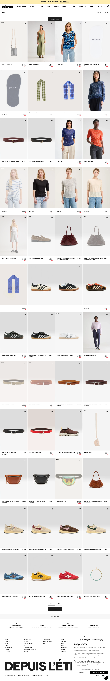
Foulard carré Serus (62, 113)
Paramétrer (81, 672)
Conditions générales (37, 675)
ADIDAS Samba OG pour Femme (36, 307)
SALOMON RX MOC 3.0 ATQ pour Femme (66, 452)
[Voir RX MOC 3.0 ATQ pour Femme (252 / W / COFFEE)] (68, 429)
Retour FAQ (26, 651)
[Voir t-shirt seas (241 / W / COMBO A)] (68, 138)
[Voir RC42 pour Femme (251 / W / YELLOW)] (41, 573)
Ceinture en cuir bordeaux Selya (10, 161)
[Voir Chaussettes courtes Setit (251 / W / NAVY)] (13, 90)
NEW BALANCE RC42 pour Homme (65, 596)
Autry (62, 639)
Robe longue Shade (34, 64)
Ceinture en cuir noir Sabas (9, 452)
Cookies (47, 675)
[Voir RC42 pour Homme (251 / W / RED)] (68, 573)
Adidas (62, 643)
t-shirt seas (60, 161)
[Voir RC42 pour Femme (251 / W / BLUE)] (13, 573)
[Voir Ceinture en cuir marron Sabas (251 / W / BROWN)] (96, 381)
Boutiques (7, 641)
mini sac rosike (88, 452)
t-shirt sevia (60, 64)
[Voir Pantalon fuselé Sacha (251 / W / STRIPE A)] (96, 332)
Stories (7, 643)
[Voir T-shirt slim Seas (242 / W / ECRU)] (96, 187)
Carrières (7, 645)
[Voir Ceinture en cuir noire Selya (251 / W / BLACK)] (41, 138)
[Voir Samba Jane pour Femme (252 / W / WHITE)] (68, 332)
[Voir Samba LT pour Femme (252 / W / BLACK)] (13, 332)
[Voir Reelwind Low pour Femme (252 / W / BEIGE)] (96, 527)
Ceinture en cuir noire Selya (36, 161)
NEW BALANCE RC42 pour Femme (10, 596)
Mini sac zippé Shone (7, 64)
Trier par (99, 12)
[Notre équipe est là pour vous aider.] (95, 6)
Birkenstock (64, 647)
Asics (62, 645)
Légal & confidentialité (23, 675)
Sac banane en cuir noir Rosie (37, 501)
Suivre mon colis (28, 647)
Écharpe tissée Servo (35, 113)
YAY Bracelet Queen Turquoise (92, 596)
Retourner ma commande (30, 649)
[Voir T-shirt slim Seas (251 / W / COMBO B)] (96, 138)
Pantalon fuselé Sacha (90, 355)
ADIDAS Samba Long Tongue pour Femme (37, 356)
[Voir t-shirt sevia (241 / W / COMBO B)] (68, 41)
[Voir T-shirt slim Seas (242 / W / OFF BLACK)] (41, 187)
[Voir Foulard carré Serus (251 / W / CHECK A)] (68, 90)
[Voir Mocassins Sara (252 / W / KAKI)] (41, 235)
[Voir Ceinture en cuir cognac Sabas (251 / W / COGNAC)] (68, 381)
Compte (7, 649)
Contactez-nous (27, 639)
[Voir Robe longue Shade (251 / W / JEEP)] (41, 41)
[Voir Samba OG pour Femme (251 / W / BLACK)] (68, 284)
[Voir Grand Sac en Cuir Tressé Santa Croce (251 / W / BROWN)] (96, 235)
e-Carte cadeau (8, 647)
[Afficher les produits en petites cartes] (107, 12)
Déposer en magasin (47, 641)
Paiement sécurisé (28, 643)
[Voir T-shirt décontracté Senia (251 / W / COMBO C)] (96, 90)
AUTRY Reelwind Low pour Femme (10, 549)
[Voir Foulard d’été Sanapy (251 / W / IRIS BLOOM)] (13, 284)
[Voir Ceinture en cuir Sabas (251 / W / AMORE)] (41, 429)
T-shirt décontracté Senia (91, 113)
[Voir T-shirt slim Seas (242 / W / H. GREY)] (68, 187)
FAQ (25, 645)
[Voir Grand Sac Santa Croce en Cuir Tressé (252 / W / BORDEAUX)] (68, 235)
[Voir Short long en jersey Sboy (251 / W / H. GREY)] (13, 235)
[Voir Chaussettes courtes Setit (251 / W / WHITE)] (96, 41)
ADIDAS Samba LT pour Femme (9, 355)
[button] (106, 678)
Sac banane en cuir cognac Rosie (10, 501)
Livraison (26, 641)
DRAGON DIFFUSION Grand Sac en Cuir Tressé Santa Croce (93, 259)
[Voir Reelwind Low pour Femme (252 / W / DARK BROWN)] (68, 527)
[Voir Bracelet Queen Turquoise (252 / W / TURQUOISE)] (96, 573)
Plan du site (8, 651)
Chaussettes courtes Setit (91, 64)
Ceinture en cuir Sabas (8, 404)
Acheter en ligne (46, 639)
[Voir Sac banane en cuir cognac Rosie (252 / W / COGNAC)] (13, 478)
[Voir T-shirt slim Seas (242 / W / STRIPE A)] (13, 187)
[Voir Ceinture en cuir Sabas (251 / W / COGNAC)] (41, 381)
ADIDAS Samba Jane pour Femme (65, 355)
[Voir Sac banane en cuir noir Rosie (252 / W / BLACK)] (41, 478)
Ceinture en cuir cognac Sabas (65, 404)
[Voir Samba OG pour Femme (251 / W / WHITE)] (41, 284)
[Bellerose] (7, 6)
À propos (7, 639)
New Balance (64, 641)
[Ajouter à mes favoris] (25, 23)
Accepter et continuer (99, 672)
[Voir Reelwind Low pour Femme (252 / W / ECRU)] (13, 527)
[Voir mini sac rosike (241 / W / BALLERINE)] (96, 429)
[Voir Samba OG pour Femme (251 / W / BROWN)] (96, 284)
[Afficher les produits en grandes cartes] (105, 12)
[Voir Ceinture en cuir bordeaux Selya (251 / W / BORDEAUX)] (13, 138)
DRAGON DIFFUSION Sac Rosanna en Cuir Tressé (93, 502)
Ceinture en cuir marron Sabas (92, 404)
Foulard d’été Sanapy (7, 307)
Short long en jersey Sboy (9, 258)
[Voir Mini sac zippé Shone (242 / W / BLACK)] (13, 41)
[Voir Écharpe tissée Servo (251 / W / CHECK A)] (41, 90)
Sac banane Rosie (61, 501)
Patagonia (63, 651)
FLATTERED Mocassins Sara (36, 258)
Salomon (63, 649)
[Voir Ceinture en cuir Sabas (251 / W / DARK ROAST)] (13, 381)
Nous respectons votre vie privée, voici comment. (85, 657)
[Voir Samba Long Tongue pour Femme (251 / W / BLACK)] (41, 332)
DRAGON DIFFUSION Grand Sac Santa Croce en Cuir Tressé (66, 259)
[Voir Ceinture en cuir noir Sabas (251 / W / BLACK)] (13, 429)
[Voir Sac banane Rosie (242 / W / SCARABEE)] (68, 478)
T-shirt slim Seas (88, 161)
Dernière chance (64, 1)
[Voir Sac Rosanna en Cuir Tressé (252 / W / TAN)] (96, 478)
